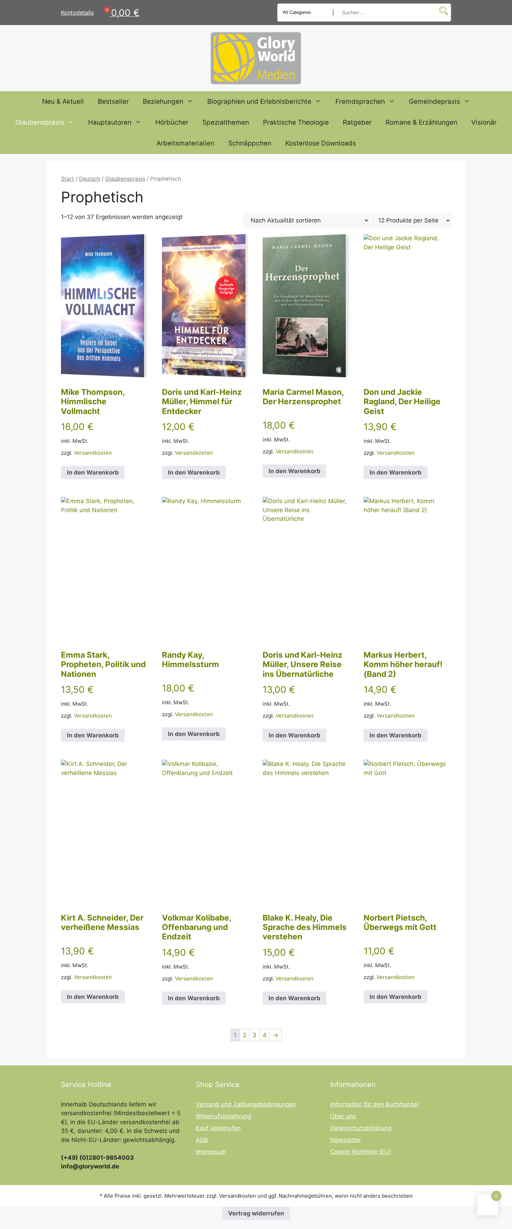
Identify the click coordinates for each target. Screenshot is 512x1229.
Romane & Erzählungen (421, 122)
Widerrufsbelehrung (223, 1116)
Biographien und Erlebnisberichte (259, 101)
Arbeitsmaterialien (185, 143)
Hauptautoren (109, 122)
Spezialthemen (225, 122)
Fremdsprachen (360, 101)
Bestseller (113, 101)
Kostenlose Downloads (320, 143)
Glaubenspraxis (39, 122)
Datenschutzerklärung (360, 1128)
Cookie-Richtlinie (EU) (360, 1151)
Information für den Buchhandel (374, 1104)
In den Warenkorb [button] (93, 472)
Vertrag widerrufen (256, 1213)
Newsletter (345, 1139)
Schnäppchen (249, 143)
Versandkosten (93, 452)
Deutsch (89, 178)
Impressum (211, 1151)
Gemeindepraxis (434, 101)
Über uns (343, 1116)
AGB (202, 1139)
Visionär (484, 122)
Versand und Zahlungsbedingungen (246, 1104)
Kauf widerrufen (218, 1128)
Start (67, 178)
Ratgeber (357, 122)
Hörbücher (171, 122)
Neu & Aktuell (63, 101)
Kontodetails (77, 12)
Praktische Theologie (296, 122)
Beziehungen (163, 101)
